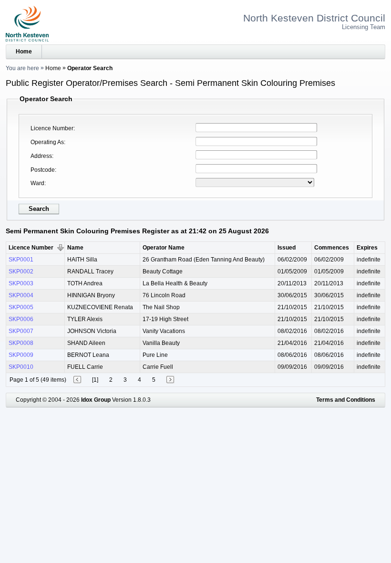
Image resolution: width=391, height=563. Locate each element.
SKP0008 (21, 343)
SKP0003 (21, 283)
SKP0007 (21, 331)
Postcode (43, 170)
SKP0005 (21, 307)
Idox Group (96, 399)
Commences (331, 247)
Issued (287, 247)
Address (41, 156)
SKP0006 (21, 319)
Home (24, 51)
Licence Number (52, 128)
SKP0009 (21, 355)
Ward (37, 183)
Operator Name (164, 247)
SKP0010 (21, 367)
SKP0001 (21, 259)
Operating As (47, 142)
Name (75, 247)
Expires (367, 247)
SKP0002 (21, 271)
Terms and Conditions (345, 399)
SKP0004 (21, 295)
